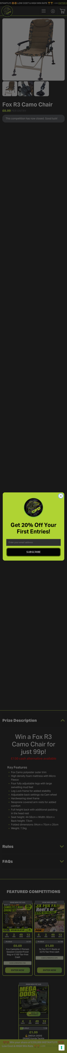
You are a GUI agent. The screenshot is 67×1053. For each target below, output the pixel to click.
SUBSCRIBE (33, 552)
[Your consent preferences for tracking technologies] (62, 1048)
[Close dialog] (60, 496)
